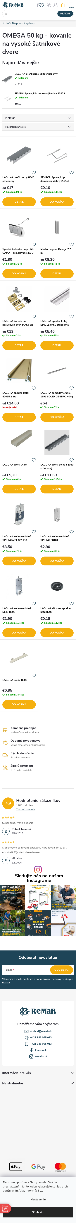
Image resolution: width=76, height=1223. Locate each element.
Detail (19, 202)
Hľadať (65, 13)
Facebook (41, 1050)
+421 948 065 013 (41, 1037)
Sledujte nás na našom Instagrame (39, 878)
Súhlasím (38, 1212)
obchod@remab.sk (41, 1031)
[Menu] (71, 5)
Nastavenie (38, 1199)
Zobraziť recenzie (25, 809)
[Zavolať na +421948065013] (49, 5)
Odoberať (61, 970)
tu (41, 1191)
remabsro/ (41, 1056)
